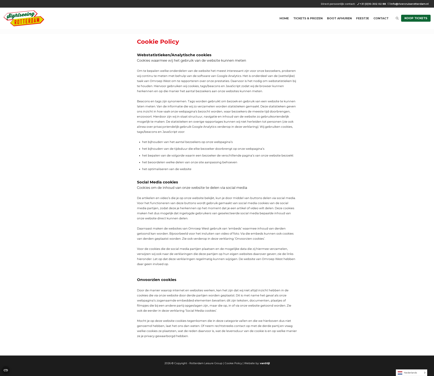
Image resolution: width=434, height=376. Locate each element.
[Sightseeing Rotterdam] (23, 18)
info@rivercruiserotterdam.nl (409, 3)
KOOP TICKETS (416, 18)
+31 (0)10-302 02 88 (373, 3)
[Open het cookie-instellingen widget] (6, 370)
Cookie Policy (233, 363)
